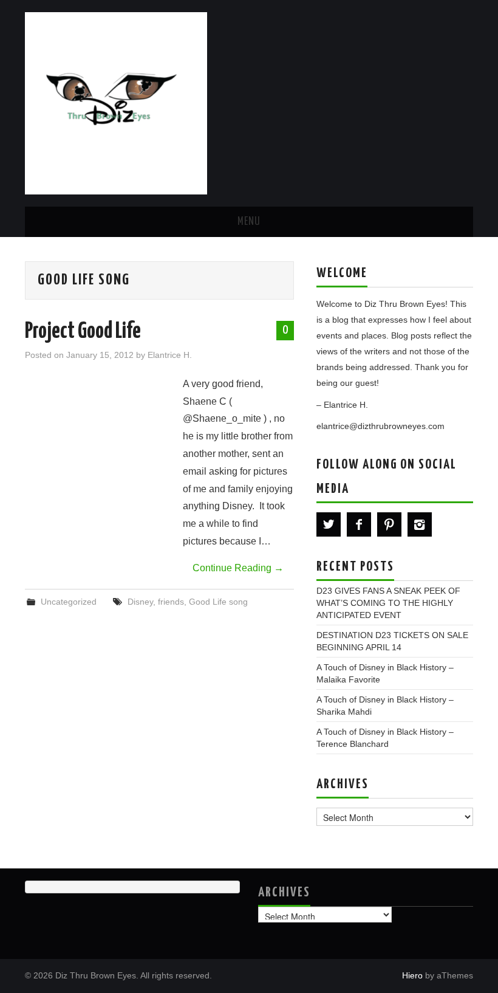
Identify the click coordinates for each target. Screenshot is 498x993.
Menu (249, 221)
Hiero (412, 975)
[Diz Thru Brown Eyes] (116, 102)
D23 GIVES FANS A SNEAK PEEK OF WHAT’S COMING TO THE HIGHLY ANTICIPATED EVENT (388, 603)
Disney (140, 601)
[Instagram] (420, 524)
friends (171, 601)
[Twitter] (328, 524)
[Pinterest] (389, 524)
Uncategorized (69, 601)
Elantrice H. (170, 355)
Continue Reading (238, 568)
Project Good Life (83, 332)
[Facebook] (359, 524)
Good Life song (218, 601)
